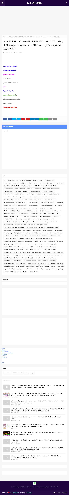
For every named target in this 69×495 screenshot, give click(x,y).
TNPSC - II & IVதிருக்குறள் (45, 216)
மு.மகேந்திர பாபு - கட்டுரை (54, 235)
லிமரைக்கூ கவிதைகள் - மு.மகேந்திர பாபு (29, 244)
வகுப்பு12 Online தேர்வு (23, 271)
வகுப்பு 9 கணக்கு (39, 269)
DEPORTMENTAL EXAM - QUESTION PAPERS (49, 213)
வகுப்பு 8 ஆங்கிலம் (30, 266)
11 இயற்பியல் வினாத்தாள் (39, 185)
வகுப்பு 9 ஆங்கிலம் (29, 269)
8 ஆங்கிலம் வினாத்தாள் (22, 208)
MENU (3, 363)
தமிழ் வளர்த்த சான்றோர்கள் (52, 227)
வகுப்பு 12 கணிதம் (49, 255)
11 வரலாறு (25, 191)
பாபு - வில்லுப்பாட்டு (58, 230)
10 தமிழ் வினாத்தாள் (48, 183)
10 (4, 180)
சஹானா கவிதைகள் (8, 224)
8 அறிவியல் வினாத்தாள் (9, 208)
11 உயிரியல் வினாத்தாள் (51, 185)
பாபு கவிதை (6, 233)
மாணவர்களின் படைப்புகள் (38, 233)
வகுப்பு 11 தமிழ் (26, 252)
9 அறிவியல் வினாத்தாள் (32, 210)
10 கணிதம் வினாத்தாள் (38, 180)
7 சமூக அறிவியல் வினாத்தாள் (46, 205)
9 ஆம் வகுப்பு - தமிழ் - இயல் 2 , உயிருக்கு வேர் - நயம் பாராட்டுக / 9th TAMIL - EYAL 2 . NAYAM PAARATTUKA (36, 417)
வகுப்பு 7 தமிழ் (60, 263)
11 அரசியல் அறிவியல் (59, 183)
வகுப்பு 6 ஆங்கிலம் (8, 260)
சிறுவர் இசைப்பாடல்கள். (42, 224)
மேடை (17, 244)
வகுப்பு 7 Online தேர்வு (21, 263)
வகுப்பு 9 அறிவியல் (19, 269)
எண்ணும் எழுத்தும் (49, 219)
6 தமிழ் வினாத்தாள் (59, 202)
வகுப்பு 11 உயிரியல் (44, 244)
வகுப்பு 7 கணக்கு (51, 263)
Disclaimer (4, 354)
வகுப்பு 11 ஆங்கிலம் (42, 249)
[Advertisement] (34, 21)
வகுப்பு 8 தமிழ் (61, 266)
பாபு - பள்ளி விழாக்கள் (47, 230)
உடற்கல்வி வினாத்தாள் (38, 219)
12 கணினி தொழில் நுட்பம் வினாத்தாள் (12, 199)
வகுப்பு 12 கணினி (58, 255)
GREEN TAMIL (34, 2)
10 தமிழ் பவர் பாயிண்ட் (37, 183)
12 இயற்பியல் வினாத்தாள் (54, 194)
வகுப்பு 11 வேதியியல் (47, 252)
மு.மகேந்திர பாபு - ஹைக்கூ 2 (40, 241)
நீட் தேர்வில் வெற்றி (17, 230)
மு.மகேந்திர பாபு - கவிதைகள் (10, 238)
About (59, 492)
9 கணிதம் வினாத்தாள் (56, 210)
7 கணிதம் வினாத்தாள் (9, 205)
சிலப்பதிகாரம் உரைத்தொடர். (20, 224)
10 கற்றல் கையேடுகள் (49, 180)
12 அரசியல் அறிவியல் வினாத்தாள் (27, 194)
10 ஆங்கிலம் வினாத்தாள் (25, 180)
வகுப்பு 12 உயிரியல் (39, 255)
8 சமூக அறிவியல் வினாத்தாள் (47, 208)
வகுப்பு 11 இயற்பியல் (52, 249)
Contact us (4, 357)
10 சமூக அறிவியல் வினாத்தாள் (10, 183)
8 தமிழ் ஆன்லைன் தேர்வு (9, 210)
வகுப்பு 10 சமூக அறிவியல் (9, 249)
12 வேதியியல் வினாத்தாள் (50, 199)
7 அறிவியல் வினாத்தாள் (21, 205)
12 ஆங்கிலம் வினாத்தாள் (41, 194)
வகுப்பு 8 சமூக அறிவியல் (50, 266)
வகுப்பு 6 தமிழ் (53, 260)
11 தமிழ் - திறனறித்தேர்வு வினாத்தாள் (51, 188)
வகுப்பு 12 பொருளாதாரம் (18, 257)
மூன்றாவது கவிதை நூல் (9, 244)
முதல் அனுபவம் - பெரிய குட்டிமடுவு (56, 241)
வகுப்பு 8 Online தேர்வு (9, 266)
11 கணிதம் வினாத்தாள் (20, 188)
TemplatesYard (15, 492)
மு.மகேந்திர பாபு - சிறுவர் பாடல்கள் (25, 241)
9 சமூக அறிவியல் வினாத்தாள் (10, 213)
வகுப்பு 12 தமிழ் (53, 244)
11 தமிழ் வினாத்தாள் (8, 191)
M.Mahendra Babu (8, 52)
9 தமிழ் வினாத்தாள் (34, 213)
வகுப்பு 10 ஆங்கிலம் (41, 246)
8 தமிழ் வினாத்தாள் (21, 210)
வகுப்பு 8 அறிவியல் (20, 266)
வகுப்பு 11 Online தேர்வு (30, 249)
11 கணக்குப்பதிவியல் (8, 188)
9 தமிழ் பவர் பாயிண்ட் (23, 213)
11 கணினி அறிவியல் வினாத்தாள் (34, 188)
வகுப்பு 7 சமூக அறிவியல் (9, 263)
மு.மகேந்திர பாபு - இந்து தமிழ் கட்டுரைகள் (38, 235)
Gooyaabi (29, 492)
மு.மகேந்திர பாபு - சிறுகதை (10, 241)
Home (4, 36)
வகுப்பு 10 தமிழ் (20, 249)
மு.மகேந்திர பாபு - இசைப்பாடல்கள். (20, 235)
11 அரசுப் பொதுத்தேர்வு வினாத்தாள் (11, 185)
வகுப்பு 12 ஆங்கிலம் (19, 255)
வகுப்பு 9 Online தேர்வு (9, 269)
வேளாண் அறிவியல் (34, 271)
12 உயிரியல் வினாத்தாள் (9, 197)
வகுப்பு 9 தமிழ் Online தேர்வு (10, 271)
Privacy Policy (5, 351)
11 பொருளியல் (18, 191)
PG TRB (6, 216)
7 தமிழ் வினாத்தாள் (59, 205)
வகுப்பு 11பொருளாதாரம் (58, 252)
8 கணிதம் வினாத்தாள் (33, 208)
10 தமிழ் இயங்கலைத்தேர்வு (25, 183)
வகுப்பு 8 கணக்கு (39, 266)
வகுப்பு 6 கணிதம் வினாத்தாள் (30, 260)
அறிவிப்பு (17, 219)
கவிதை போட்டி (45, 221)
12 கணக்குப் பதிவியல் (20, 197)
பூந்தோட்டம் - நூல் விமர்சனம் (17, 233)
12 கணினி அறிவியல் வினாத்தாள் (46, 197)
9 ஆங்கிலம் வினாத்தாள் (44, 210)
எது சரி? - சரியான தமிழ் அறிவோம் (11, 221)
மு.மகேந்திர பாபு (7, 235)
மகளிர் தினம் (28, 233)
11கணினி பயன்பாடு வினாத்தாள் (11, 194)
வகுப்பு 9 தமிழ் (60, 269)
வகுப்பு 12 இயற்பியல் (29, 255)
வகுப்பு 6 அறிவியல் (8, 246)
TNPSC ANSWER (56, 216)
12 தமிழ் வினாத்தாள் (38, 199)
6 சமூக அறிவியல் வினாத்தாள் (46, 202)
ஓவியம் (22, 221)
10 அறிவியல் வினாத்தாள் (13, 180)
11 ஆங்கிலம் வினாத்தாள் (26, 185)
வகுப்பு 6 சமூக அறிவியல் (43, 260)
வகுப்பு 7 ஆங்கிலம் (41, 263)
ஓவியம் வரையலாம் (30, 221)
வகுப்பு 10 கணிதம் (51, 246)
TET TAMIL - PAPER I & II (15, 216)
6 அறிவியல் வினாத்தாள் (9, 202)
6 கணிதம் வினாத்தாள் (33, 202)
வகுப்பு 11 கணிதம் (8, 252)
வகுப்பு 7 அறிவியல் (32, 263)
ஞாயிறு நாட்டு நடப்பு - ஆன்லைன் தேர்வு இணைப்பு (14, 227)
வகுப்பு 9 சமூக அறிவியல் (50, 269)
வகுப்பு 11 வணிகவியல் (36, 252)
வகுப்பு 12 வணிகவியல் (29, 257)
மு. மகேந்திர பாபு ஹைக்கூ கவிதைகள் (54, 233)
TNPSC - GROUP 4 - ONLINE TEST (30, 216)
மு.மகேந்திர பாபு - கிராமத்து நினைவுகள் (44, 238)
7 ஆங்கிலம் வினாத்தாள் (33, 205)
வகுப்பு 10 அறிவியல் (30, 246)
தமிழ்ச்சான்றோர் (7, 230)
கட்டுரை (38, 221)
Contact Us (64, 492)
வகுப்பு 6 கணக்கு (17, 260)
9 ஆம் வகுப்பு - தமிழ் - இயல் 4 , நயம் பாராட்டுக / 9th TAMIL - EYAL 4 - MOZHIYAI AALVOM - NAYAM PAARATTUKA (37, 441)
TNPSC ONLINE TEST (8, 219)
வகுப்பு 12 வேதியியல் (8, 255)
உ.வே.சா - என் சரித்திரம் (26, 219)
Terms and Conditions (7, 353)
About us (4, 355)
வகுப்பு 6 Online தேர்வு (51, 257)
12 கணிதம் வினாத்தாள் (32, 197)
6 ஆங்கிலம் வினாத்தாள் (21, 202)
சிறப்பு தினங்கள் (31, 224)
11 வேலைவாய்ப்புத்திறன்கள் (48, 191)
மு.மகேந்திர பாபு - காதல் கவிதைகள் (26, 238)
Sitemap (4, 350)
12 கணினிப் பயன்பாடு (27, 199)
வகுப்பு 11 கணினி (17, 252)
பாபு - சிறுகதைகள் (37, 230)
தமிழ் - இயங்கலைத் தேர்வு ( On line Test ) (36, 227)
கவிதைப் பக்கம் (53, 221)
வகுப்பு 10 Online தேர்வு (19, 246)
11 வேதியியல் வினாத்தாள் (35, 191)
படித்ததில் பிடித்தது (27, 230)
